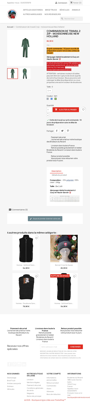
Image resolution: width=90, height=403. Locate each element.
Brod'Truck (51, 10)
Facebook (9, 364)
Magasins (30, 393)
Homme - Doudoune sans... (26, 303)
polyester (70, 180)
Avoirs (49, 389)
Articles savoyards (33, 10)
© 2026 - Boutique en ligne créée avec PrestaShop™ (45, 400)
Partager (57, 131)
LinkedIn (24, 364)
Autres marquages (32, 14)
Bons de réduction (54, 394)
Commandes (51, 386)
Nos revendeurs (53, 14)
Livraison (30, 380)
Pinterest (68, 131)
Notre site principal (34, 396)
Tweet (62, 131)
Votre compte (54, 373)
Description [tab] (56, 171)
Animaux (76, 10)
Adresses (50, 391)
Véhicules (64, 10)
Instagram (19, 364)
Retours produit (53, 383)
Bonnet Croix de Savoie (64, 265)
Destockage (11, 378)
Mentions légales (33, 382)
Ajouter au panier (66, 109)
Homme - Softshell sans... (26, 265)
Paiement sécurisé (34, 385)
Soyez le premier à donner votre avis (46, 219)
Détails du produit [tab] (59, 175)
